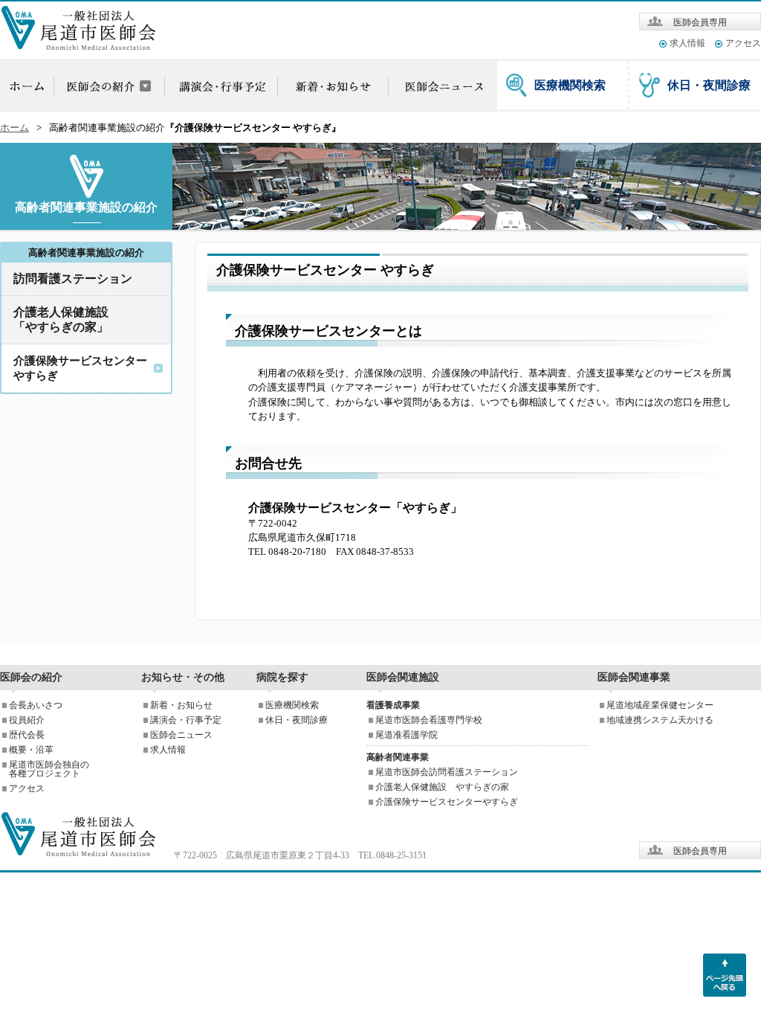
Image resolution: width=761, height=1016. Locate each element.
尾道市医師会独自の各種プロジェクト (49, 769)
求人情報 (687, 43)
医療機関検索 (570, 85)
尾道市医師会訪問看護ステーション (446, 772)
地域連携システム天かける (659, 720)
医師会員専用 (700, 22)
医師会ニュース (181, 734)
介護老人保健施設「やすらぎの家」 (61, 319)
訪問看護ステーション (72, 278)
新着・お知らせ (181, 705)
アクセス (743, 43)
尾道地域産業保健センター (659, 705)
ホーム (14, 128)
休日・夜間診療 (709, 85)
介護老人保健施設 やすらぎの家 (442, 786)
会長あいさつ (35, 705)
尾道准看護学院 (406, 734)
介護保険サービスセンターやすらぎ (446, 801)
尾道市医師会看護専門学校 (428, 720)
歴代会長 (27, 734)
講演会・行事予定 (185, 720)
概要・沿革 (31, 749)
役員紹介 (27, 720)
